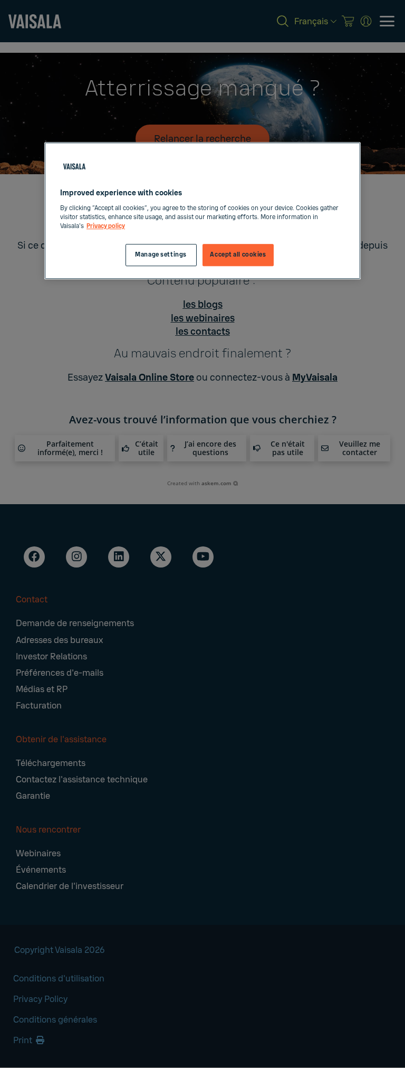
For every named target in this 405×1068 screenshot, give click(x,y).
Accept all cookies (238, 255)
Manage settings (161, 255)
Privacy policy (105, 226)
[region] (202, 211)
